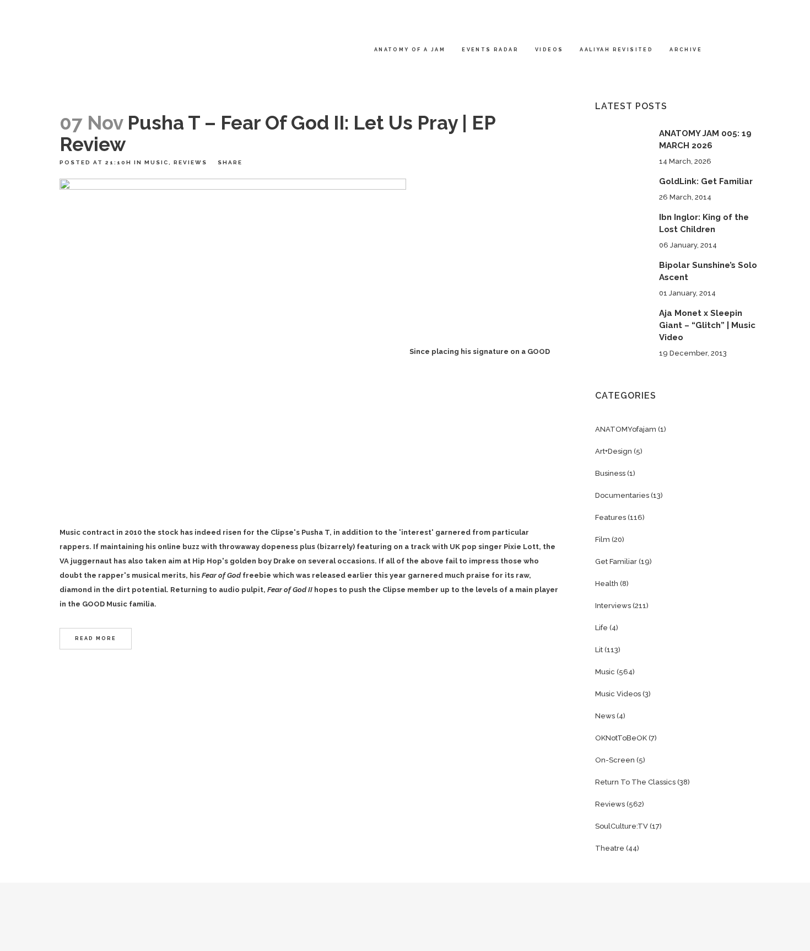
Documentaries (622, 495)
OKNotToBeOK (621, 738)
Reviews (190, 162)
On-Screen (615, 760)
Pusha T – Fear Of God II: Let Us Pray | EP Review (277, 133)
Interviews (613, 605)
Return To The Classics (635, 782)
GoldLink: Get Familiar (706, 181)
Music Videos (618, 694)
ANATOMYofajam (625, 429)
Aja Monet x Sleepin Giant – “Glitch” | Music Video (707, 325)
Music (156, 162)
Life (601, 628)
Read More (95, 638)
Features (610, 517)
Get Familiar (616, 561)
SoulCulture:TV (621, 826)
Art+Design (613, 451)
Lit (599, 650)
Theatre (609, 848)
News (605, 716)
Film (602, 539)
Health (606, 583)
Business (610, 473)
